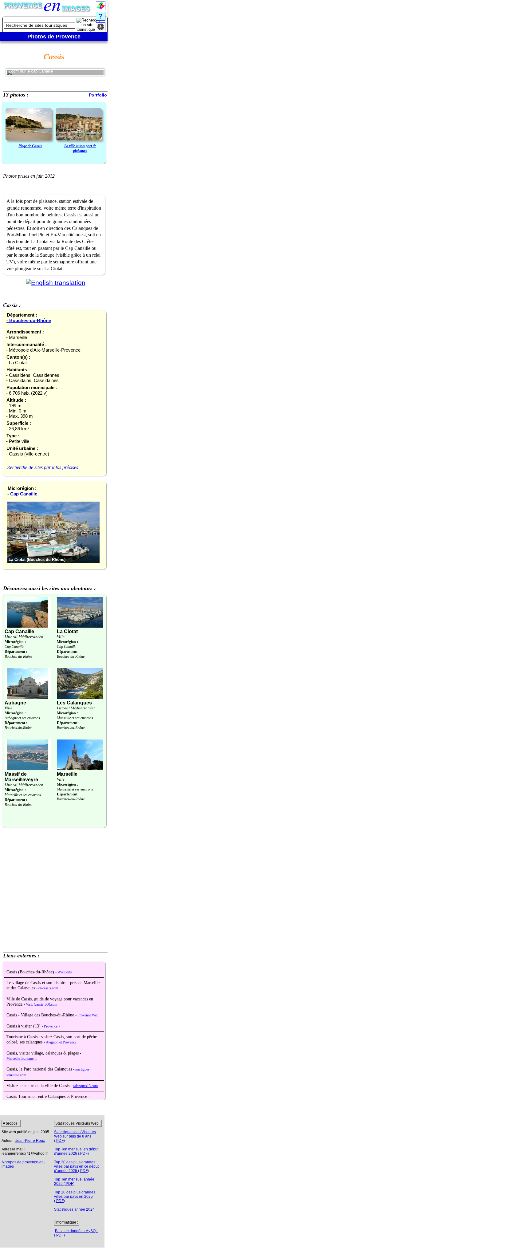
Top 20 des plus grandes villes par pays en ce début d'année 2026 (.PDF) (76, 1166)
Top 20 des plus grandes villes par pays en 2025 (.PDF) (74, 1196)
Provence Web (87, 1015)
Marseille (67, 774)
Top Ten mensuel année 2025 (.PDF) (74, 1181)
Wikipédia (64, 972)
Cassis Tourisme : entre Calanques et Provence (47, 1096)
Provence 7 (52, 1026)
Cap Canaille (19, 631)
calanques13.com (85, 1086)
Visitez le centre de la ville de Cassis (38, 1085)
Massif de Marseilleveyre (21, 776)
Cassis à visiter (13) (24, 1026)
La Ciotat (67, 631)
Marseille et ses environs (75, 718)
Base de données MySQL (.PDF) (76, 1233)
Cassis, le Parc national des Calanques (39, 1069)
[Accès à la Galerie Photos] (29, 125)
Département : (16, 651)
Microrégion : (15, 642)
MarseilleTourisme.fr (21, 1059)
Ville (61, 636)
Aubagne (15, 702)
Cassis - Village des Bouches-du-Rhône (40, 1015)
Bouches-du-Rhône (18, 656)
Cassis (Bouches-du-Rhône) (30, 972)
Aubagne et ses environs (22, 718)
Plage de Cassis (30, 146)
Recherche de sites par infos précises (42, 467)
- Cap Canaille (22, 493)
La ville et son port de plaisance (80, 148)
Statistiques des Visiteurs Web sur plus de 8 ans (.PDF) (75, 1136)
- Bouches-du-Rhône (28, 320)
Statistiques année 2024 (74, 1209)
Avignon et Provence (61, 1042)
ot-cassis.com (48, 988)
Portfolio (98, 95)
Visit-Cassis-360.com (41, 1005)
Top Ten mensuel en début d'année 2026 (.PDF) (76, 1151)
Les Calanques (74, 702)
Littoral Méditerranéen (24, 636)
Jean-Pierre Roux (30, 1140)
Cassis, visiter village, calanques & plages (43, 1053)
